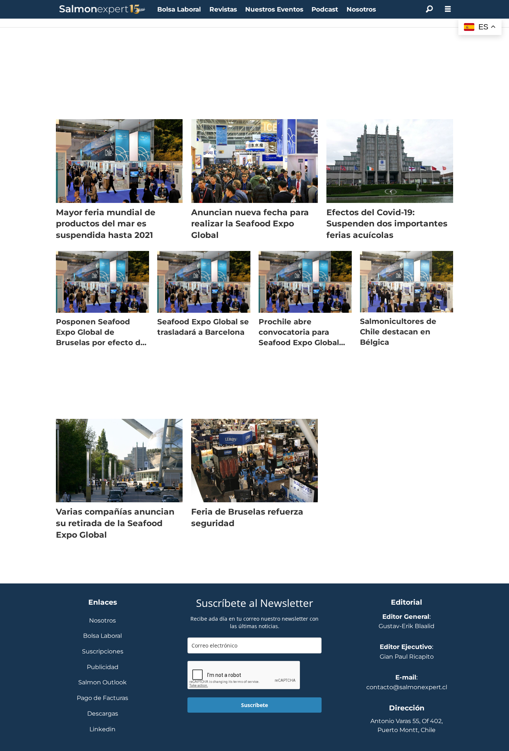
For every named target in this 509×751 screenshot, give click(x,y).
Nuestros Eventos (274, 9)
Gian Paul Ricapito (407, 656)
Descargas (102, 714)
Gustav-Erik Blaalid (406, 626)
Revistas (223, 9)
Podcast (325, 9)
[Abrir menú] (448, 9)
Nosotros (361, 9)
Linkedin (102, 729)
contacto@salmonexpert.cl (406, 687)
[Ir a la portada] (102, 9)
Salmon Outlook (102, 682)
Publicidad (102, 667)
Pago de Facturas (102, 698)
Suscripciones (102, 651)
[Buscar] (429, 9)
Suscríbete (254, 705)
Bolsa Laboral (179, 9)
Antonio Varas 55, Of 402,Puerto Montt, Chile (406, 725)
